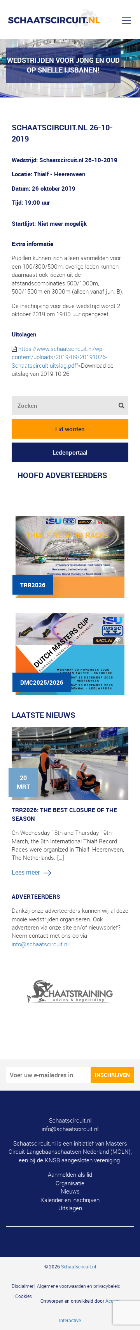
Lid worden (70, 429)
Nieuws (70, 1191)
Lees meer (26, 872)
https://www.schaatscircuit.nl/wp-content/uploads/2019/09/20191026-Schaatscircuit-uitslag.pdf (59, 357)
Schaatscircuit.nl (70, 1120)
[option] (70, 987)
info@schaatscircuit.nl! (41, 944)
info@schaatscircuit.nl (70, 1129)
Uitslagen (70, 1208)
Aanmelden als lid (70, 1174)
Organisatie (70, 1183)
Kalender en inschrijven (70, 1200)
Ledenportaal (70, 452)
